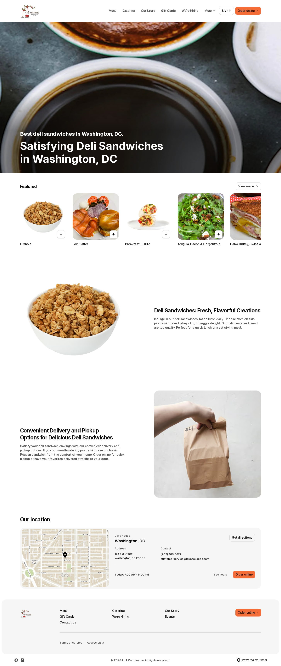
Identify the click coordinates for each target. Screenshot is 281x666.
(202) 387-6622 (171, 554)
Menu (112, 11)
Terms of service (71, 642)
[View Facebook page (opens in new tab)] (16, 660)
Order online (244, 574)
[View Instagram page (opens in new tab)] (22, 660)
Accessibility (95, 642)
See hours (220, 574)
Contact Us (68, 622)
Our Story (148, 11)
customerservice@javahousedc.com (185, 559)
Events (170, 617)
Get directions (242, 538)
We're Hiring (190, 11)
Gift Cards (168, 11)
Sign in (226, 11)
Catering (129, 11)
